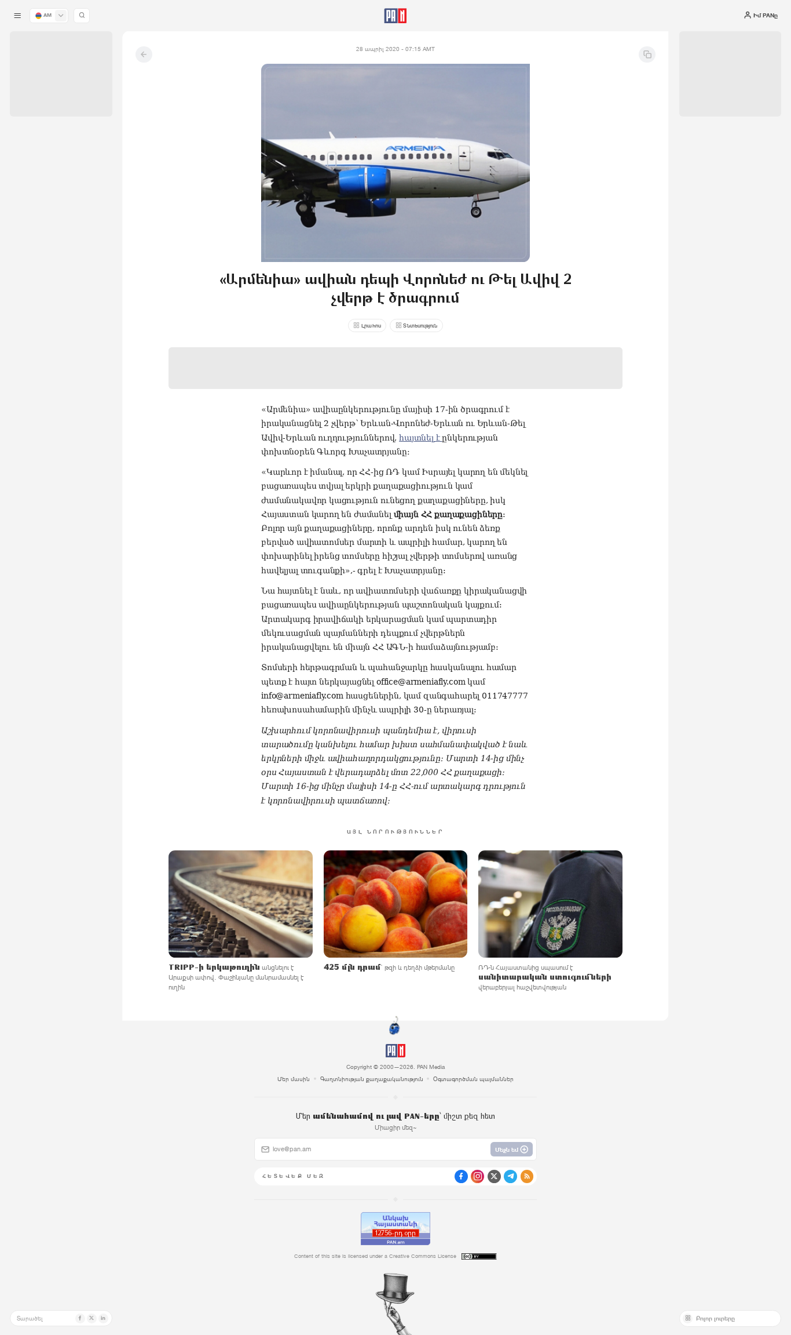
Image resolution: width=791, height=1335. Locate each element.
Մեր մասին (293, 1078)
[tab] (497, 269)
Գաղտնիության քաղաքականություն (371, 1078)
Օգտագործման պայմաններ (473, 1078)
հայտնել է (420, 437)
